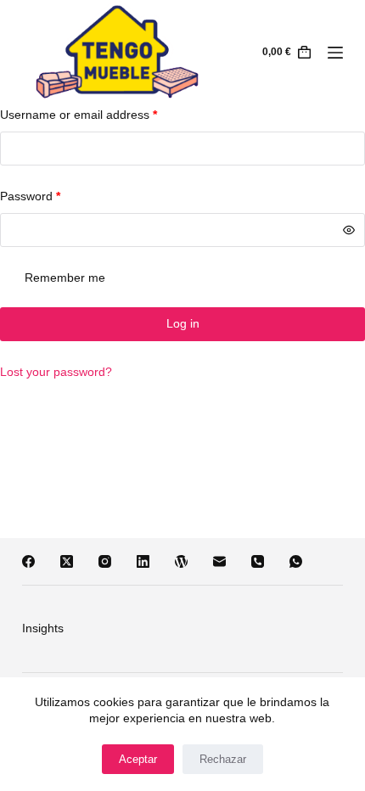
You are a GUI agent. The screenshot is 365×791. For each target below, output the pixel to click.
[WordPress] (181, 561)
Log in (182, 323)
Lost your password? (56, 372)
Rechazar (222, 759)
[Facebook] (28, 561)
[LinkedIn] (143, 561)
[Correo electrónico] (219, 561)
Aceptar (138, 759)
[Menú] (335, 52)
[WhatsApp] (295, 561)
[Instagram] (104, 561)
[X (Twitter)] (66, 561)
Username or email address (78, 114)
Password (30, 196)
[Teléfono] (257, 561)
